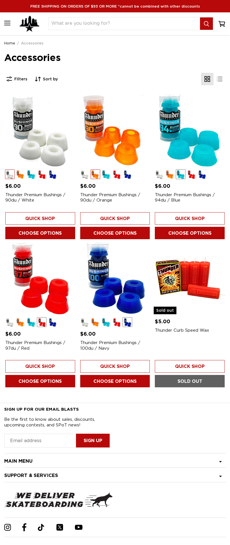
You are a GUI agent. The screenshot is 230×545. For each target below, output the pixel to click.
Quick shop (40, 218)
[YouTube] (78, 527)
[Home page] (29, 23)
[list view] (219, 79)
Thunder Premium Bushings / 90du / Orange (110, 197)
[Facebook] (24, 527)
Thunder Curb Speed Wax (182, 330)
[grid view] (207, 79)
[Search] (206, 23)
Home (9, 43)
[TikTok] (41, 527)
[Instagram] (7, 527)
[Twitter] (60, 527)
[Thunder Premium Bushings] (40, 130)
